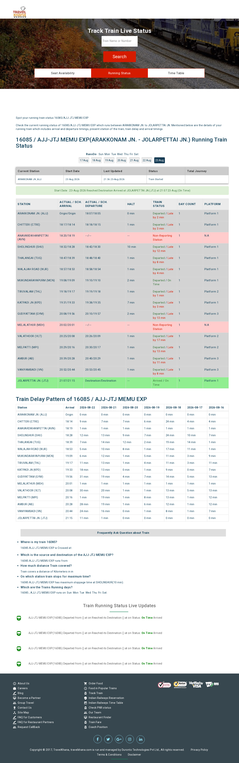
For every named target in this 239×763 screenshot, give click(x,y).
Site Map (22, 712)
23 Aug (159, 160)
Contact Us (24, 707)
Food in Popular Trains (102, 688)
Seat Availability (63, 73)
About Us (22, 683)
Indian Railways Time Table (105, 702)
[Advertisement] (137, 103)
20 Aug (121, 160)
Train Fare (94, 722)
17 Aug (84, 160)
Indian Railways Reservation (105, 697)
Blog (19, 693)
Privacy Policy (199, 749)
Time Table (176, 73)
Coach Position (97, 727)
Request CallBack (28, 727)
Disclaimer (134, 754)
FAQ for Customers (29, 717)
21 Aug (134, 160)
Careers (22, 688)
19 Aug (109, 160)
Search (120, 56)
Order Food (95, 683)
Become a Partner (28, 697)
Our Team (94, 712)
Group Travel (25, 702)
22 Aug (147, 160)
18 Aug (96, 160)
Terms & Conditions (109, 754)
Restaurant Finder (99, 717)
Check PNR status (99, 707)
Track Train (95, 693)
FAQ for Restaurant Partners (35, 722)
